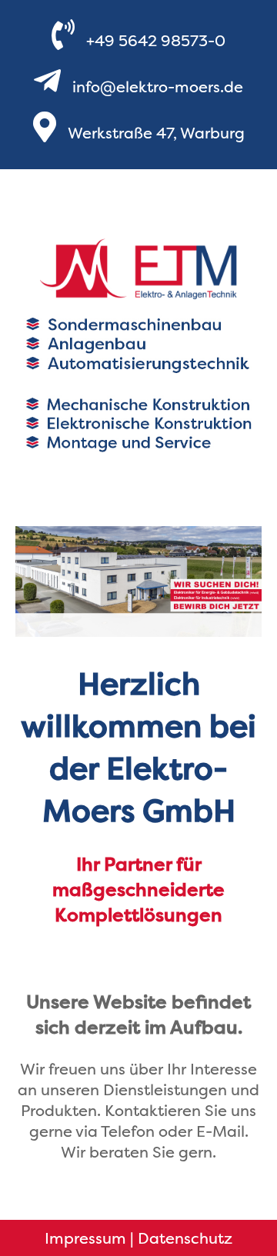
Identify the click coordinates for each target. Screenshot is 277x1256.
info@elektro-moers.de (157, 86)
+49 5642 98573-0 (155, 40)
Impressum (85, 1238)
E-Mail (220, 1131)
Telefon (128, 1131)
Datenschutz (185, 1238)
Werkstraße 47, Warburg (156, 132)
